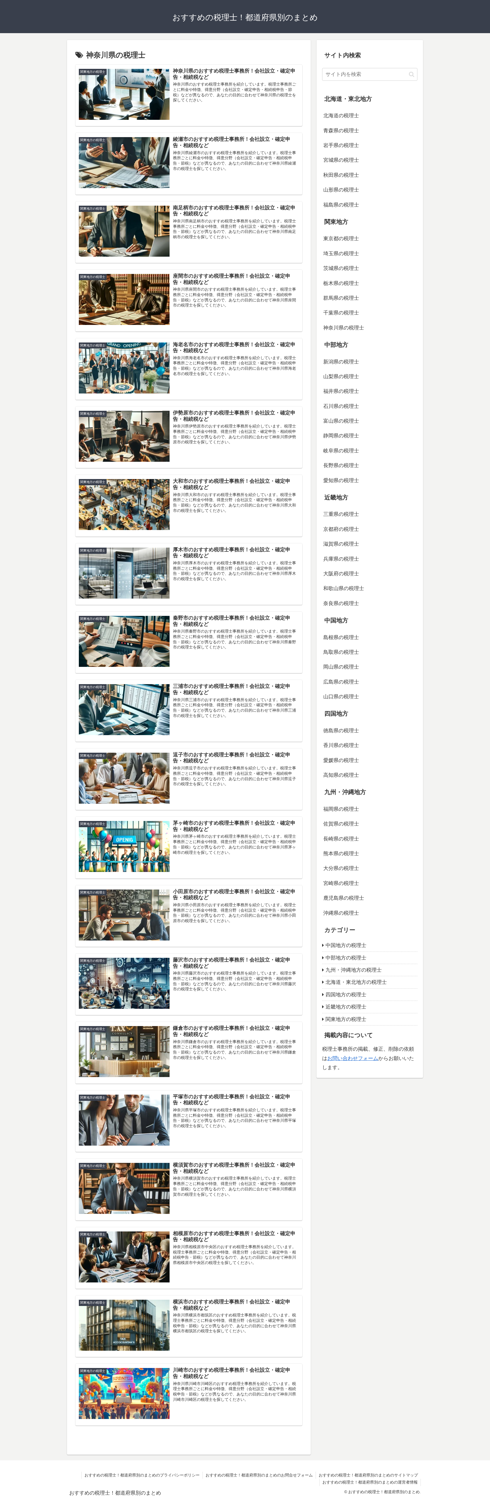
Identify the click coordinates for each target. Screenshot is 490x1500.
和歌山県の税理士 (343, 588)
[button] (412, 74)
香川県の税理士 (341, 745)
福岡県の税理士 (341, 809)
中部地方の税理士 (346, 958)
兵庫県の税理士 (341, 559)
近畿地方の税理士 (346, 1007)
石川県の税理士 (341, 406)
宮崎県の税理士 (341, 883)
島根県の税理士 (341, 637)
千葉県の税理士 (341, 313)
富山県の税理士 (341, 421)
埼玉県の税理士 (341, 253)
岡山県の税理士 (341, 667)
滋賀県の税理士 (341, 544)
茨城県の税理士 (341, 268)
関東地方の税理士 (346, 1019)
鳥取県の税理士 (341, 652)
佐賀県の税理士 (341, 824)
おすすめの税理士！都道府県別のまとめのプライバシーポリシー (142, 1475)
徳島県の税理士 (341, 730)
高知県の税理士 (341, 775)
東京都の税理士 (341, 238)
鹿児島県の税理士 (343, 898)
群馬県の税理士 (341, 298)
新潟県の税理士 (341, 362)
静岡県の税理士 (341, 436)
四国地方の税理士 (346, 994)
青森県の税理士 (341, 130)
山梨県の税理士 (341, 376)
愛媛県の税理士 (341, 760)
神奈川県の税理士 (343, 328)
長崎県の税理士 (341, 839)
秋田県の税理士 (341, 175)
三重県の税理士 (341, 514)
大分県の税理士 (341, 868)
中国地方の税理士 (346, 945)
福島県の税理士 (341, 205)
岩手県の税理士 (341, 145)
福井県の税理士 (341, 391)
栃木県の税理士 (341, 283)
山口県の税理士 (341, 696)
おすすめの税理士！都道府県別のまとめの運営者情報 (370, 1482)
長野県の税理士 (341, 465)
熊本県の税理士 (341, 853)
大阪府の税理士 (341, 573)
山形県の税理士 (341, 190)
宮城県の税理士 (341, 160)
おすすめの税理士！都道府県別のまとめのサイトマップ (368, 1475)
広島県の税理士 (341, 682)
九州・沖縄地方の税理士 (354, 970)
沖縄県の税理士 (341, 913)
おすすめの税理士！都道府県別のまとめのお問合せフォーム (259, 1475)
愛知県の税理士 (341, 480)
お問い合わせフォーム (352, 1058)
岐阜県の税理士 (341, 451)
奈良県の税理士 (341, 603)
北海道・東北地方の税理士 (356, 982)
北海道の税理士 (341, 115)
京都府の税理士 (341, 529)
